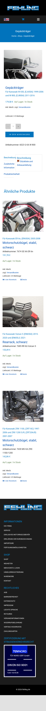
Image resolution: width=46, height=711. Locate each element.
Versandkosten (25, 107)
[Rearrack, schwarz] (23, 311)
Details (24, 280)
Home (14, 36)
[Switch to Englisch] (6, 19)
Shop (20, 36)
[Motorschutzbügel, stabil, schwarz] (23, 216)
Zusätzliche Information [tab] (9, 166)
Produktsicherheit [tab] (9, 174)
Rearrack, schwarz (15, 342)
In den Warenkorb (19, 134)
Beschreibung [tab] (9, 157)
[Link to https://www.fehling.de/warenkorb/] (23, 19)
